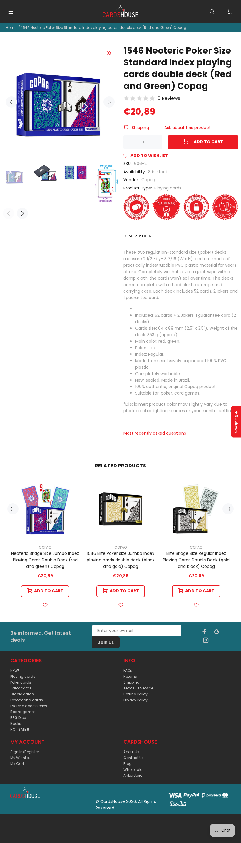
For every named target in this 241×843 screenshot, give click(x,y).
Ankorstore (132, 775)
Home (11, 27)
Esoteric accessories (28, 705)
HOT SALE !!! (20, 729)
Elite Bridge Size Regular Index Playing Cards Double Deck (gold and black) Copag (196, 559)
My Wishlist (20, 757)
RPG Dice (18, 717)
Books (15, 723)
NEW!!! (15, 670)
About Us (131, 751)
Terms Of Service (138, 688)
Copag (148, 180)
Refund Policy (135, 694)
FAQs (127, 670)
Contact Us (133, 757)
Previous (11, 102)
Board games (23, 711)
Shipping (140, 128)
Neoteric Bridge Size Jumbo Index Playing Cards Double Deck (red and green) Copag (45, 559)
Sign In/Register (24, 751)
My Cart (17, 763)
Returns (130, 676)
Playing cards (167, 188)
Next (109, 102)
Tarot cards (20, 688)
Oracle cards (22, 694)
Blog (127, 763)
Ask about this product (187, 128)
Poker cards (20, 682)
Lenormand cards (26, 699)
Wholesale (132, 769)
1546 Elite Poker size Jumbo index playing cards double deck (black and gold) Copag (121, 559)
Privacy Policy (135, 699)
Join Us (106, 642)
